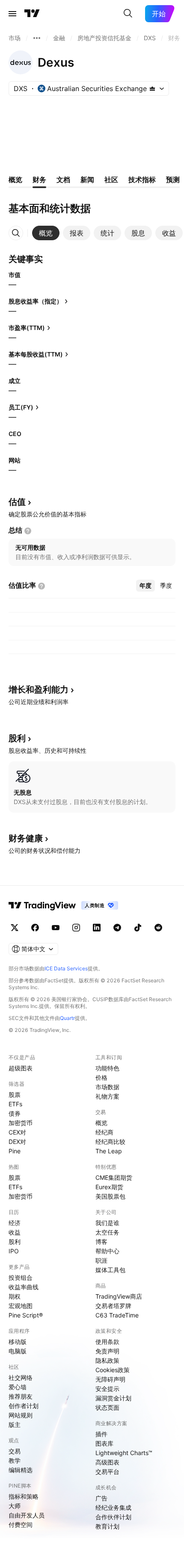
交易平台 (107, 1471)
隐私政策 (107, 1360)
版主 (15, 1424)
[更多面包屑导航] (37, 38)
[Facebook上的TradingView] (35, 928)
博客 (101, 1241)
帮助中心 (107, 1251)
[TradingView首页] (32, 14)
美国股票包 (110, 1196)
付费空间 (21, 1524)
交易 (15, 1451)
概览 (101, 1122)
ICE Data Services (66, 968)
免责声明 (107, 1351)
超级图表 (21, 1068)
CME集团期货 (113, 1177)
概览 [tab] (15, 179)
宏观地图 (21, 1305)
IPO (14, 1251)
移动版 (18, 1341)
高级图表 (107, 1462)
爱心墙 (18, 1387)
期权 (15, 1296)
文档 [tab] (63, 179)
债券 (15, 1113)
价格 (101, 1077)
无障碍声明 (110, 1379)
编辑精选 (21, 1469)
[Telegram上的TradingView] (117, 928)
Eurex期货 (109, 1186)
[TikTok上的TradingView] (138, 928)
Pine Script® (26, 1315)
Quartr (67, 1018)
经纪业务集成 (113, 1507)
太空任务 (107, 1232)
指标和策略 (24, 1496)
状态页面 (107, 1407)
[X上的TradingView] (15, 928)
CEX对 (17, 1132)
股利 (15, 1241)
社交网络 (21, 1377)
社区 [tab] (111, 179)
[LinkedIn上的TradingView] (97, 928)
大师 (15, 1505)
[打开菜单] (12, 13)
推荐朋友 (21, 1396)
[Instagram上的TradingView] (76, 928)
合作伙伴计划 (113, 1516)
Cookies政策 (112, 1369)
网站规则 (21, 1415)
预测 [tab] (173, 179)
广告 (101, 1498)
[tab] (45, 233)
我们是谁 (107, 1222)
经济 (15, 1222)
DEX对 (17, 1141)
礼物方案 (107, 1096)
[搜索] (128, 13)
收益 (15, 1232)
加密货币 (21, 1122)
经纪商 (104, 1132)
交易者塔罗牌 (113, 1305)
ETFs (15, 1104)
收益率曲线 (24, 1287)
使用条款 (107, 1341)
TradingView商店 (118, 1296)
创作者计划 (24, 1405)
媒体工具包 (110, 1269)
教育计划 (107, 1526)
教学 (15, 1460)
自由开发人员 (27, 1515)
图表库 (104, 1443)
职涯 (101, 1260)
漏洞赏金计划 (113, 1398)
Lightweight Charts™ (123, 1452)
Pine (15, 1151)
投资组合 (21, 1277)
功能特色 (107, 1068)
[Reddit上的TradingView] (158, 928)
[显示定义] (28, 531)
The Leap (108, 1151)
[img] (152, 88)
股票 (15, 1094)
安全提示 (107, 1388)
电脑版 (18, 1351)
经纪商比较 (110, 1141)
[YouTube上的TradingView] (56, 928)
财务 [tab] (39, 179)
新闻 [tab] (87, 179)
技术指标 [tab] (142, 179)
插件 (101, 1434)
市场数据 (107, 1086)
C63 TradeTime (117, 1315)
